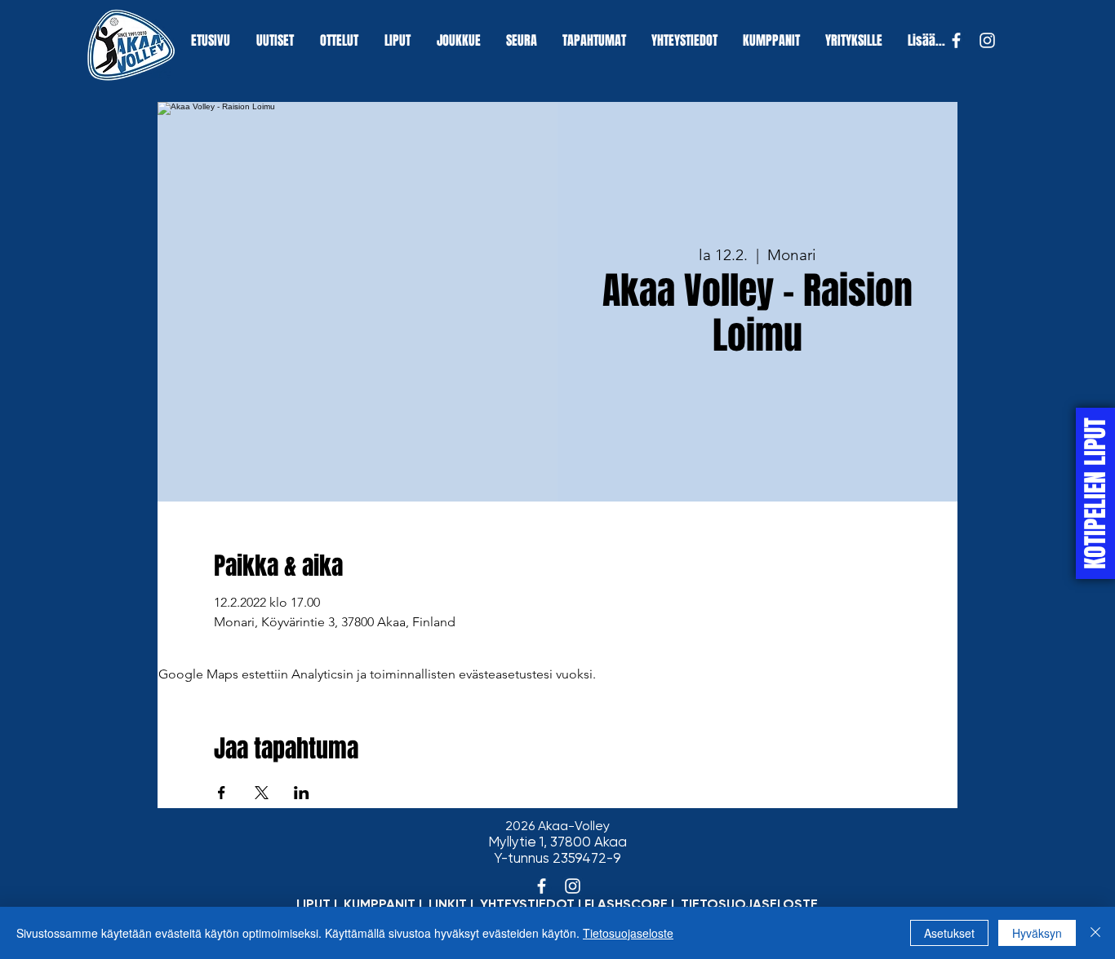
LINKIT (448, 904)
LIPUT (313, 904)
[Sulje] (1095, 933)
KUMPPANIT (379, 904)
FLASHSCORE (626, 904)
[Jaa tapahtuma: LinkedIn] (301, 792)
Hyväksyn (1037, 933)
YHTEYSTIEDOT (527, 904)
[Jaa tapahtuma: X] (261, 792)
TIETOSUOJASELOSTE (749, 904)
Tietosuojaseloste (628, 933)
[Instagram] (987, 40)
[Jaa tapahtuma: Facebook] (221, 792)
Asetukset (949, 933)
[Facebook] (956, 40)
